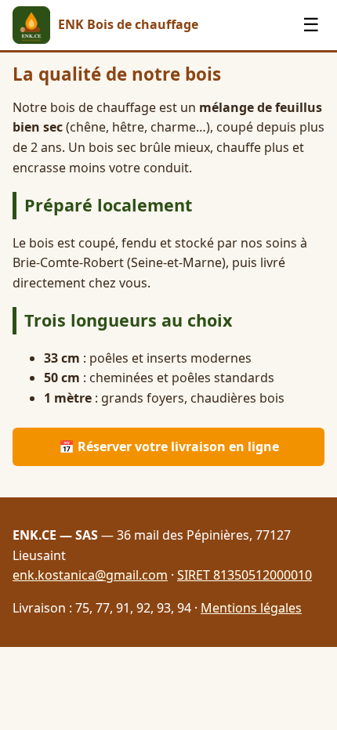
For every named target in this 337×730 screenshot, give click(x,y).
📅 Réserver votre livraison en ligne (169, 446)
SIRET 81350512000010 (244, 575)
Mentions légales (251, 607)
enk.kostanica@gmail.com (90, 575)
